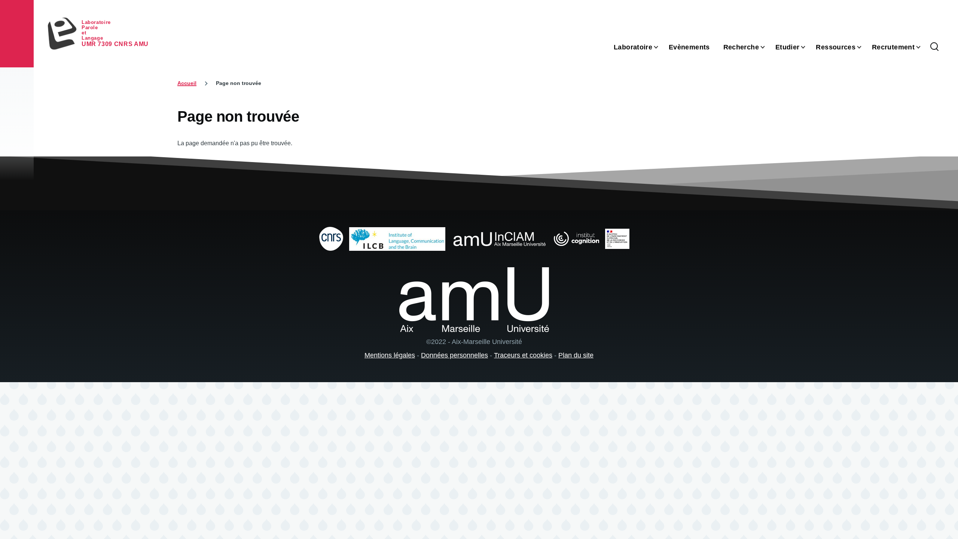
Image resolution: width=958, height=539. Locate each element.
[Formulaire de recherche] (934, 47)
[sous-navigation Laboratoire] (660, 47)
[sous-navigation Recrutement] (923, 47)
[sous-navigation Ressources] (863, 47)
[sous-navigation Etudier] (807, 47)
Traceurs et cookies (523, 355)
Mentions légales (389, 355)
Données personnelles (454, 355)
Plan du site (576, 355)
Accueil (186, 83)
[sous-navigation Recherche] (767, 47)
